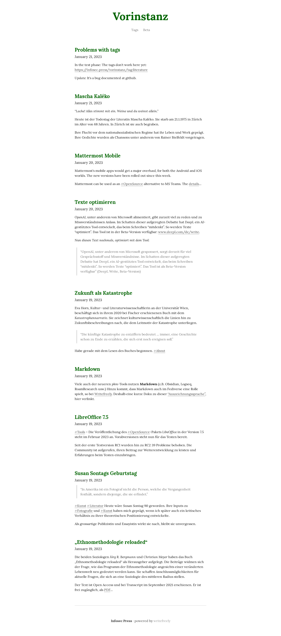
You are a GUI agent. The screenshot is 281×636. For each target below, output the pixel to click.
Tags (134, 30)
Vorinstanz (140, 16)
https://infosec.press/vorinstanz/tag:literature (111, 70)
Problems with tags (97, 50)
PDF (107, 590)
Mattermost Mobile (98, 156)
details (194, 184)
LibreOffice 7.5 (91, 417)
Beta (146, 30)
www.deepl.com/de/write (178, 232)
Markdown (87, 369)
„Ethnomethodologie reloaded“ (111, 542)
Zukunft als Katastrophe (103, 293)
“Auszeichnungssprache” (186, 394)
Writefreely (103, 394)
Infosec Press (121, 621)
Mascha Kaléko (92, 96)
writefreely (161, 621)
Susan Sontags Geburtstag (106, 473)
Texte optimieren (95, 202)
